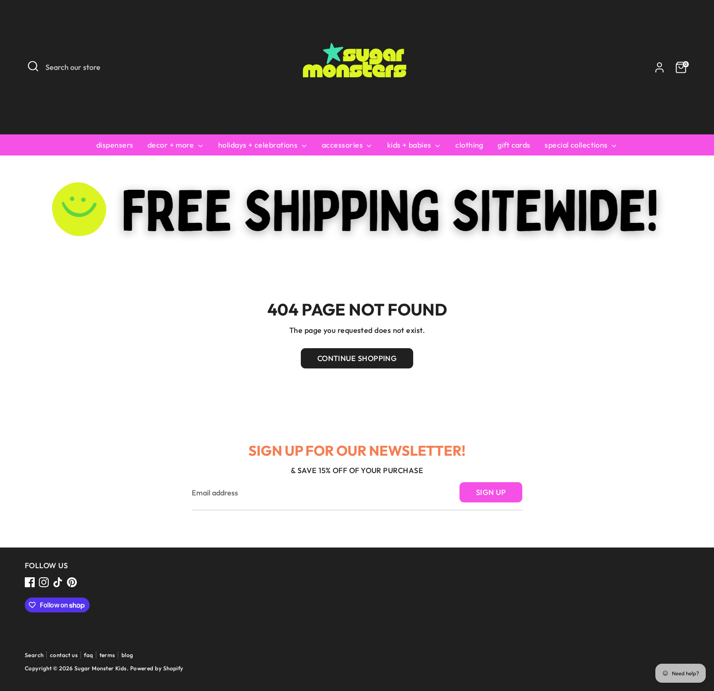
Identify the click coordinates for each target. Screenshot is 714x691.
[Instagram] (44, 582)
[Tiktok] (58, 582)
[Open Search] (33, 66)
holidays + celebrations (259, 145)
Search (34, 655)
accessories (343, 145)
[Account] (659, 67)
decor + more (172, 145)
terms (107, 655)
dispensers (114, 145)
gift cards (514, 145)
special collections (577, 145)
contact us (64, 655)
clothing (469, 145)
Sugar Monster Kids (100, 668)
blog (127, 655)
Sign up (491, 492)
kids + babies (410, 145)
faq (88, 655)
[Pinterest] (72, 582)
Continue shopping (357, 358)
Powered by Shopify (156, 668)
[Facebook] (30, 582)
